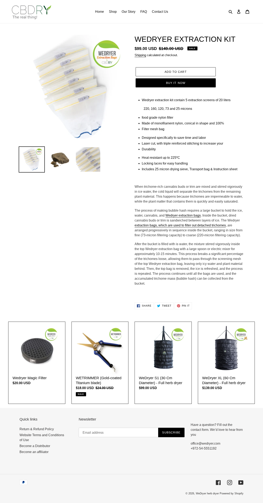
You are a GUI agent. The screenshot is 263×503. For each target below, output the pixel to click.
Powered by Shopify (231, 493)
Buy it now (175, 83)
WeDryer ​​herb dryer (207, 493)
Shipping (140, 55)
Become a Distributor (35, 446)
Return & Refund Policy (37, 429)
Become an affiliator (34, 452)
